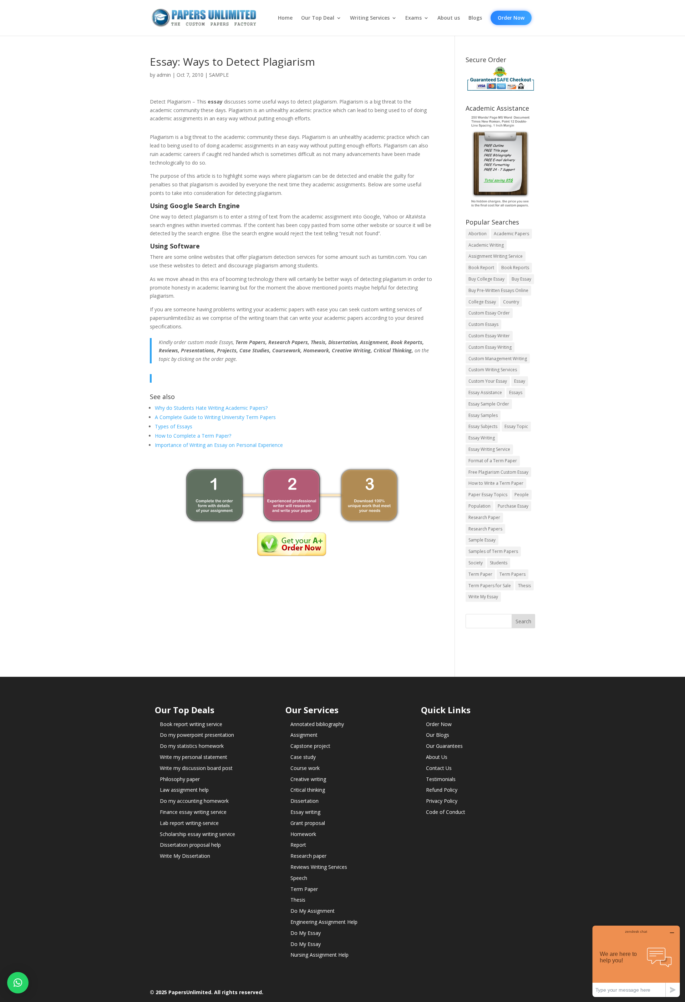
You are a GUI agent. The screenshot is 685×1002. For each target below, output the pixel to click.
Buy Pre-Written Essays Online (498, 290)
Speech (298, 878)
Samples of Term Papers (493, 551)
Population (479, 506)
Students (498, 563)
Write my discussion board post (196, 768)
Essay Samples (483, 415)
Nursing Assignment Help (319, 954)
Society (475, 563)
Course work (305, 768)
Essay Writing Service (489, 449)
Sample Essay (482, 540)
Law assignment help (184, 789)
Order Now (511, 17)
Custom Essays (483, 324)
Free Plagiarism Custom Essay (498, 472)
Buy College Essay (486, 279)
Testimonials (441, 779)
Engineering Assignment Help (323, 921)
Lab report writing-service (189, 823)
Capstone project (310, 745)
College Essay (482, 302)
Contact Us (439, 768)
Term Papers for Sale (489, 586)
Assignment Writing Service (495, 256)
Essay (519, 381)
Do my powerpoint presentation (197, 734)
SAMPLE (219, 74)
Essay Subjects (482, 426)
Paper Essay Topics (487, 495)
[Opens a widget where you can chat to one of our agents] (636, 961)
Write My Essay (483, 597)
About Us (436, 757)
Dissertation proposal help (190, 844)
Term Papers (512, 574)
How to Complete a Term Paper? (193, 435)
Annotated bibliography (317, 724)
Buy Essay (521, 279)
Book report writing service (191, 724)
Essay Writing (481, 438)
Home (285, 17)
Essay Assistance (485, 392)
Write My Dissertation (185, 855)
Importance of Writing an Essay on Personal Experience (219, 445)
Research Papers (485, 529)
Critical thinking (307, 789)
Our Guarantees (444, 745)
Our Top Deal (317, 17)
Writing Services (370, 17)
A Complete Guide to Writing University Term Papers (215, 417)
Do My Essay (305, 933)
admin (164, 74)
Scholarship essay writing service (197, 834)
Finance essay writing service (193, 812)
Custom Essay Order (489, 313)
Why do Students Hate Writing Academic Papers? (211, 407)
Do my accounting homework (194, 800)
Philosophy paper (180, 779)
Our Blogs (437, 734)
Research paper (308, 855)
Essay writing (305, 812)
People (521, 495)
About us (448, 17)
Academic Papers (511, 234)
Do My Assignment (312, 910)
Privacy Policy (441, 800)
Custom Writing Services (492, 370)
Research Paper (484, 517)
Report (298, 844)
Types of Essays (173, 426)
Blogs (475, 17)
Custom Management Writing (497, 359)
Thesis (524, 586)
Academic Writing (486, 245)
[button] (18, 982)
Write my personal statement (193, 757)
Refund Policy (441, 789)
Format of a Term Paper (492, 461)
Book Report (481, 268)
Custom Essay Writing (490, 347)
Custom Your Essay (487, 381)
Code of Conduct (445, 812)
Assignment (304, 734)
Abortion (477, 234)
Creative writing (308, 779)
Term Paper (480, 574)
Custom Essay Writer (489, 336)
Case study (303, 757)
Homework (303, 834)
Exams (413, 17)
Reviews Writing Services (318, 866)
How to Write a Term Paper (495, 483)
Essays (515, 392)
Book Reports (515, 268)
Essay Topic (516, 426)
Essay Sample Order (488, 404)
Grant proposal (307, 823)
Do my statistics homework (192, 745)
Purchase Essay (513, 506)
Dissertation (304, 800)
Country (511, 302)
